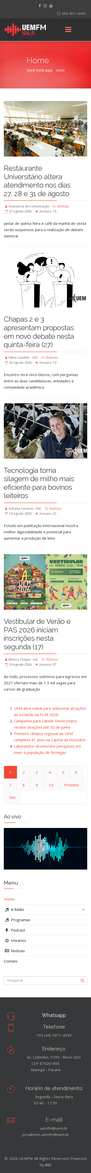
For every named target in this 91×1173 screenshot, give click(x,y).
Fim (12, 797)
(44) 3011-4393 (74, 13)
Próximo (71, 784)
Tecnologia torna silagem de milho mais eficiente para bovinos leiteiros (39, 483)
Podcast (17, 930)
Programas (20, 919)
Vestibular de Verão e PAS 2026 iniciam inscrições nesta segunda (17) (37, 634)
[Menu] (68, 29)
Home (9, 899)
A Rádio (17, 909)
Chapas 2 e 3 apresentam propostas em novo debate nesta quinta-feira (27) (39, 332)
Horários (18, 940)
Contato (11, 961)
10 (51, 784)
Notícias (63, 206)
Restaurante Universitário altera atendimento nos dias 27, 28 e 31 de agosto (37, 181)
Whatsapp (54, 1015)
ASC (48, 1164)
